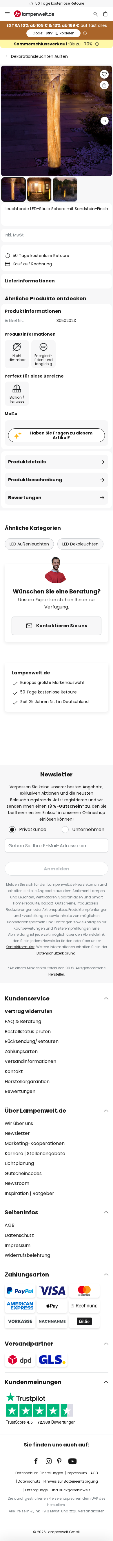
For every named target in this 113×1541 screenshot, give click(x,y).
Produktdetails (27, 461)
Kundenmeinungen (33, 1382)
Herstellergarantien (27, 1081)
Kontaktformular (20, 946)
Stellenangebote (46, 1153)
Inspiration (17, 1193)
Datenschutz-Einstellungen (39, 1472)
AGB (9, 1225)
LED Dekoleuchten (80, 544)
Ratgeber (43, 1193)
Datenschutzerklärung (56, 953)
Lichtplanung (19, 1163)
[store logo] (37, 14)
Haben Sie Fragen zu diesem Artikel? (61, 435)
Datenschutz (19, 1235)
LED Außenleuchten (29, 544)
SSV (53, 33)
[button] (13, 189)
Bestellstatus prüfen (28, 1031)
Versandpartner (29, 1344)
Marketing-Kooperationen (35, 1143)
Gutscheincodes (23, 1173)
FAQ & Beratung (23, 1021)
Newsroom (17, 1183)
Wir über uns (19, 1123)
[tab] (56, 1045)
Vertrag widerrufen (28, 1011)
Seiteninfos (21, 1212)
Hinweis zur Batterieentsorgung (70, 1481)
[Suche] (95, 14)
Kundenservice (27, 998)
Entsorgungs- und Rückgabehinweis (57, 1490)
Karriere (14, 1153)
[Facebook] (39, 1461)
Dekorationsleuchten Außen (39, 56)
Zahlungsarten (21, 1051)
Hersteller (56, 974)
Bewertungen (24, 497)
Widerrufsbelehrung (27, 1255)
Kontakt (14, 1071)
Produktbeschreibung (35, 479)
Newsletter (17, 1133)
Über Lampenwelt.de (35, 1111)
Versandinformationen (30, 1061)
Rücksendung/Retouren (32, 1041)
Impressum (17, 1245)
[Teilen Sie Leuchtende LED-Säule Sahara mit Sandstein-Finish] (104, 85)
